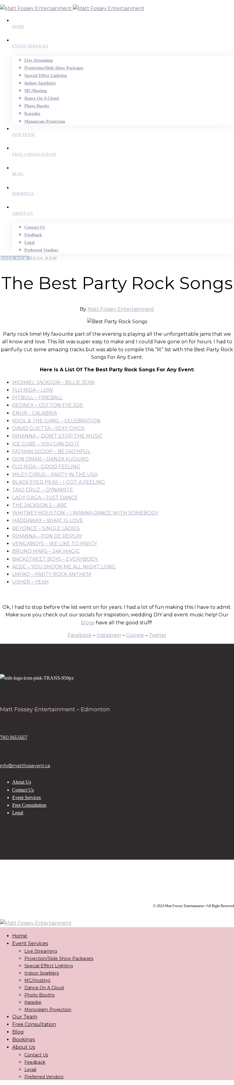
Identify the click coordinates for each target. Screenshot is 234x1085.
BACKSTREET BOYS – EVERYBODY (55, 559)
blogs (87, 623)
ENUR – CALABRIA (34, 413)
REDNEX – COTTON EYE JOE (47, 405)
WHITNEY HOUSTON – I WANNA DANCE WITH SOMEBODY (85, 513)
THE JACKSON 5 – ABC (39, 505)
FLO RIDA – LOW (32, 390)
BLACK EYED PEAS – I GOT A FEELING (58, 482)
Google (135, 635)
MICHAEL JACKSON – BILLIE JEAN (53, 382)
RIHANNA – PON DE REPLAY (47, 536)
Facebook (80, 635)
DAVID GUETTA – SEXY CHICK (48, 428)
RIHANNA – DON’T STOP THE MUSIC (57, 436)
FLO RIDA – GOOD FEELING (46, 467)
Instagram (109, 635)
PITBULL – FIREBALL (37, 397)
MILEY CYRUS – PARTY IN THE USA (55, 474)
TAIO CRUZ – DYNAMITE (42, 490)
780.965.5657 (13, 737)
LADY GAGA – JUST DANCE (45, 498)
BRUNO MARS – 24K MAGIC (46, 551)
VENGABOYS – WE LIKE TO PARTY (54, 543)
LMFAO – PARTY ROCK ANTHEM (51, 574)
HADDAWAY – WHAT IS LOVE (47, 520)
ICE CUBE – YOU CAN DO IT (46, 444)
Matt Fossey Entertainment (120, 309)
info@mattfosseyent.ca (25, 765)
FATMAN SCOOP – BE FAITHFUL (51, 451)
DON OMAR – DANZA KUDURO (50, 459)
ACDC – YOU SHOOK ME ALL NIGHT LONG (64, 567)
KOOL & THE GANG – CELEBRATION (56, 421)
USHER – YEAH (30, 582)
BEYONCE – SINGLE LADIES (46, 528)
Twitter (158, 635)
